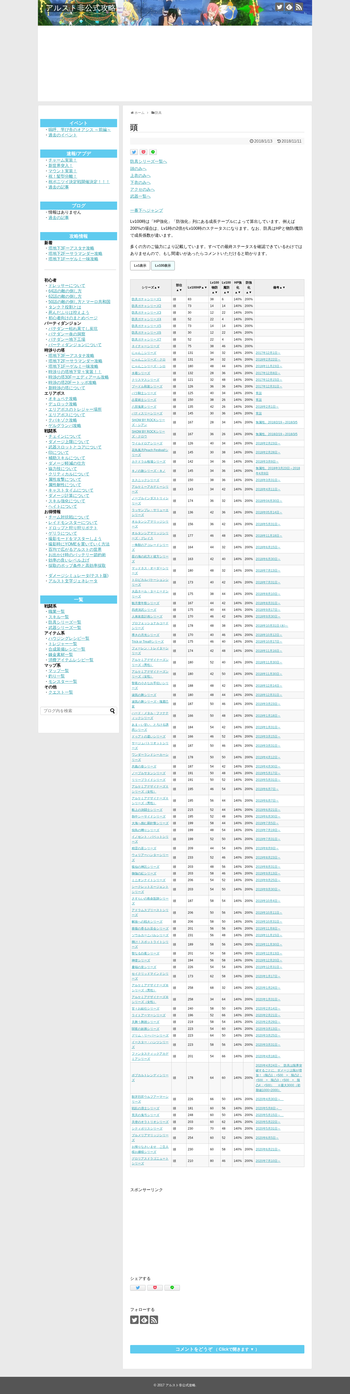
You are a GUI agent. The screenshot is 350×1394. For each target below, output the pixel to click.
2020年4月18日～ (268, 1056)
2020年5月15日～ (270, 1115)
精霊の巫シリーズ (144, 848)
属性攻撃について (64, 479)
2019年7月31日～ (268, 839)
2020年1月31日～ (268, 999)
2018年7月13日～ (268, 570)
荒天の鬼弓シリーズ (145, 1115)
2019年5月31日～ (268, 780)
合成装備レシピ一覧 (66, 649)
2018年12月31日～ (269, 695)
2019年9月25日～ (268, 880)
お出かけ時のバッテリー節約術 (77, 555)
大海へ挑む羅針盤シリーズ (150, 823)
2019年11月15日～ (269, 935)
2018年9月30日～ (268, 616)
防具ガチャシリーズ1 (146, 299)
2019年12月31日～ (269, 967)
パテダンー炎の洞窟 (66, 334)
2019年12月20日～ (269, 960)
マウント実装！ (62, 171)
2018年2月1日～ (267, 407)
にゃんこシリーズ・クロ (149, 359)
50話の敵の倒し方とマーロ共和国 (79, 302)
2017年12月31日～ (269, 386)
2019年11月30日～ (269, 944)
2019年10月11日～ (269, 912)
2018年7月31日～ (268, 582)
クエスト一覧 (60, 692)
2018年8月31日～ (268, 603)
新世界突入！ (60, 165)
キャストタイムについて (71, 490)
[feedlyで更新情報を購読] (289, 7)
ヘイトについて (62, 506)
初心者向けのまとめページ (73, 318)
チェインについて (64, 436)
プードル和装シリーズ (147, 386)
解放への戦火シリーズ (147, 921)
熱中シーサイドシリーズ (149, 816)
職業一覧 (56, 611)
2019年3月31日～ (268, 746)
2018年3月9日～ (267, 461)
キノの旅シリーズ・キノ (149, 471)
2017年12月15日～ (269, 380)
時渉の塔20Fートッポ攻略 (72, 382)
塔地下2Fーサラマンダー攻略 (75, 253)
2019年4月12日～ (268, 757)
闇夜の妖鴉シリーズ (145, 1029)
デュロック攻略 (62, 404)
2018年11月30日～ (269, 662)
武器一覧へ (140, 196)
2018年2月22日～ (268, 359)
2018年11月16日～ (269, 651)
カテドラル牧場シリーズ (149, 461)
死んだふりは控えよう (68, 312)
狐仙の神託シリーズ (145, 867)
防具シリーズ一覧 (64, 622)
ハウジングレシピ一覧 (68, 638)
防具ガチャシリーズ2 (146, 306)
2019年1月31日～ (268, 727)
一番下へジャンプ (146, 210)
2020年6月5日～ (267, 1138)
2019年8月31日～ (268, 867)
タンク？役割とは (64, 307)
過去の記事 (58, 187)
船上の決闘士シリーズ (147, 810)
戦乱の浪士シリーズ (145, 1108)
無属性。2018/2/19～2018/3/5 (276, 422)
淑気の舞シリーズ (144, 695)
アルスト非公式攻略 (81, 8)
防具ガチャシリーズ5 (146, 326)
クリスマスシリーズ (145, 380)
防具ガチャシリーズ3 (146, 312)
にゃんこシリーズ (144, 353)
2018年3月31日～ (268, 480)
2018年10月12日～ (269, 635)
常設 (259, 393)
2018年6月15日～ (268, 547)
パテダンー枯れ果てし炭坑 (73, 328)
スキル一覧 (58, 617)
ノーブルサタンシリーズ (149, 773)
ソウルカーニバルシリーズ (150, 935)
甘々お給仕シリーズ (145, 1008)
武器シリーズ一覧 (64, 627)
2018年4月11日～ (268, 489)
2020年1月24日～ (268, 988)
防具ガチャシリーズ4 (146, 319)
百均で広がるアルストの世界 (75, 549)
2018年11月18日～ (269, 535)
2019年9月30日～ (268, 889)
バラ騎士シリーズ (144, 393)
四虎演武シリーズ (144, 610)
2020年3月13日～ (268, 1029)
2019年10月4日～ (268, 901)
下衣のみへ (140, 182)
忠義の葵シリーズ (144, 766)
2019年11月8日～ (268, 928)
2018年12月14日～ (269, 686)
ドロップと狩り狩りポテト (73, 528)
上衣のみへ (140, 175)
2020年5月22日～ (268, 1122)
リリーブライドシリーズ (149, 780)
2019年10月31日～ (269, 921)
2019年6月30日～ (268, 816)
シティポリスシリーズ (147, 1128)
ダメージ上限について (68, 442)
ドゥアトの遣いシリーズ (149, 736)
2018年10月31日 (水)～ (272, 626)
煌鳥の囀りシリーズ (145, 830)
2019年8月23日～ (268, 857)
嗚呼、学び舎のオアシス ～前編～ (79, 129)
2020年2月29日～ (268, 1022)
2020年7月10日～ (268, 1161)
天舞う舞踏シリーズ (145, 1022)
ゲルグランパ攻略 (64, 425)
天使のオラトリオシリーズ (150, 1122)
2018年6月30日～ (268, 559)
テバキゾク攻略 (62, 420)
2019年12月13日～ (269, 953)
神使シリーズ (141, 960)
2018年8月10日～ (268, 594)
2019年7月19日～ (268, 830)
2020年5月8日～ (269, 1108)
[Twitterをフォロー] (279, 7)
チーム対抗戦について (68, 517)
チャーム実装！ (62, 160)
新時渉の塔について (66, 388)
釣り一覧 (56, 676)
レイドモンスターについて (73, 522)
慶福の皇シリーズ (144, 967)
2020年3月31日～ (268, 1045)
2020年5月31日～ (268, 1128)
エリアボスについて (66, 415)
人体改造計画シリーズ (147, 616)
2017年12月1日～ (268, 353)
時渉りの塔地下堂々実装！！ (75, 372)
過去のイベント (62, 135)
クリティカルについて (68, 474)
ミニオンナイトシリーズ (149, 880)
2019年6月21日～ (268, 810)
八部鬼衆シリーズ (144, 407)
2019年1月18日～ (268, 716)
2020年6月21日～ (268, 1149)
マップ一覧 (58, 671)
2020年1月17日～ (268, 976)
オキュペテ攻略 (62, 398)
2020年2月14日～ (268, 1008)
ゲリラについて (62, 533)
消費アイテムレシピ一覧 (71, 660)
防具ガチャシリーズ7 (146, 339)
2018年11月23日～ (269, 366)
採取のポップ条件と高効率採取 (77, 565)
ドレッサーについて (66, 285)
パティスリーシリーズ (147, 413)
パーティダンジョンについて (75, 345)
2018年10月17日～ (269, 641)
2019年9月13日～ (268, 873)
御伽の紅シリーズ (144, 873)
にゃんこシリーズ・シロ (149, 366)
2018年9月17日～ (268, 610)
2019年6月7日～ (267, 789)
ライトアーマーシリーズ (149, 1015)
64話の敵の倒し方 (65, 291)
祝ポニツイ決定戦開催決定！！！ (79, 182)
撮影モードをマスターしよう (75, 538)
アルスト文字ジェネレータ (73, 581)
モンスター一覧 (62, 681)
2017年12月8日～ (268, 373)
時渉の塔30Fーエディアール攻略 (78, 377)
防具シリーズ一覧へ (148, 161)
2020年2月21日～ (268, 1015)
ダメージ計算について (68, 495)
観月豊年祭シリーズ (145, 603)
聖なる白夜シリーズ (145, 953)
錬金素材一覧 (60, 654)
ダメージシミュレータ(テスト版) (78, 575)
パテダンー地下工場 (66, 339)
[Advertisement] (175, 65)
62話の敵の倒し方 (65, 296)
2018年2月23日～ (268, 443)
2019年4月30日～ (268, 766)
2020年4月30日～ (270, 1099)
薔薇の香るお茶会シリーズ (150, 928)
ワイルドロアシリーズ (147, 443)
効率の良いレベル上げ (68, 560)
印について (58, 452)
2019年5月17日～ (268, 773)
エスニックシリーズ (145, 480)
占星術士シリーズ (144, 400)
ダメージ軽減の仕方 (66, 463)
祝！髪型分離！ (62, 176)
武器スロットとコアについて (75, 447)
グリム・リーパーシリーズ (150, 1035)
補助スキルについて (66, 458)
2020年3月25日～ (268, 1035)
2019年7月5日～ (267, 823)
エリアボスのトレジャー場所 (75, 409)
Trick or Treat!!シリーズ (148, 641)
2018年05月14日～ (269, 512)
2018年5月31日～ (268, 524)
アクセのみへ (142, 189)
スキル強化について (66, 501)
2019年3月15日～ (268, 736)
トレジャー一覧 (62, 644)
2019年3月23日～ (268, 704)
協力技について (62, 468)
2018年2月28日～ (268, 452)
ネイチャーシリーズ (145, 346)
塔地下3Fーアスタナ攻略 (71, 248)
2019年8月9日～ (267, 848)
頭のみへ (138, 168)
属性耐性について (64, 485)
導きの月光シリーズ (145, 635)
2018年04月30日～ (269, 501)
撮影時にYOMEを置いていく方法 (79, 544)
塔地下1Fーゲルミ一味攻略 (73, 259)
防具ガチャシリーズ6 (146, 332)
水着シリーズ (141, 373)
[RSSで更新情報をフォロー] (299, 7)
